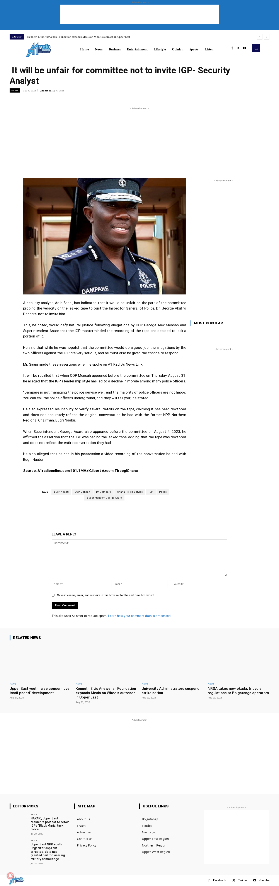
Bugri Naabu (61, 491)
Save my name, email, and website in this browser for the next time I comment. (106, 595)
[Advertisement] (139, 14)
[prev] (259, 37)
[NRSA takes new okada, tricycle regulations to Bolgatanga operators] (238, 662)
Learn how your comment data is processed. (140, 616)
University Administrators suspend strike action (170, 690)
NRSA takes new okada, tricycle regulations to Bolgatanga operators (238, 690)
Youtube (264, 880)
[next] (266, 37)
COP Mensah (82, 491)
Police (163, 491)
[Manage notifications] (10, 875)
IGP (151, 491)
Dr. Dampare (103, 491)
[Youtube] (245, 48)
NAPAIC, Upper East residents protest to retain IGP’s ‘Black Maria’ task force (50, 824)
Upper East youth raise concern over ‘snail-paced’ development (40, 690)
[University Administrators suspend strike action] (172, 662)
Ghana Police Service (130, 491)
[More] (169, 100)
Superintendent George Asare (104, 497)
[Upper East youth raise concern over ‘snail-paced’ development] (40, 662)
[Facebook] (232, 48)
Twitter (242, 880)
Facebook (219, 880)
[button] (256, 48)
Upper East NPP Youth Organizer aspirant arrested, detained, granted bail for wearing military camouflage (48, 852)
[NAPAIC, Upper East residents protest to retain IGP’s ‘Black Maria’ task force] (19, 822)
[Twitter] (238, 48)
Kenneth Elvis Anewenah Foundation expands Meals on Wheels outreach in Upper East (78, 36)
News (14, 90)
